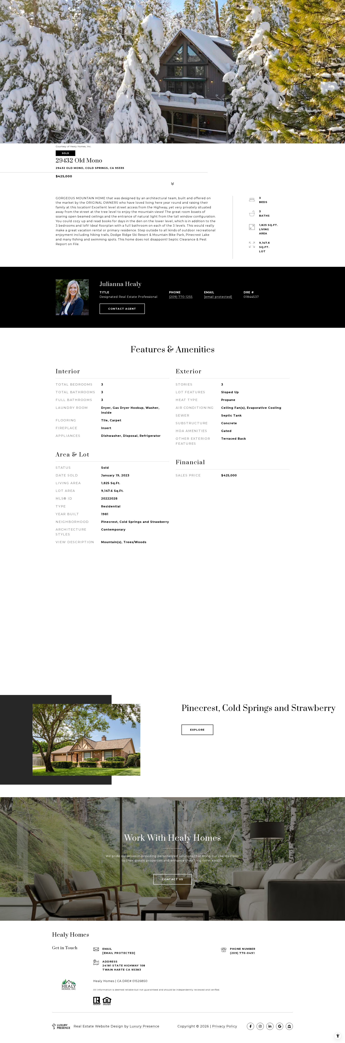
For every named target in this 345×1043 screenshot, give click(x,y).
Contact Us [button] (172, 879)
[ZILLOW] (289, 1026)
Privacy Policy (224, 1026)
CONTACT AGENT (122, 308)
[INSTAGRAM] (260, 1026)
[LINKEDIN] (269, 1026)
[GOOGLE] (279, 1026)
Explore (197, 729)
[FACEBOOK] (250, 1026)
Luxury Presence (144, 1026)
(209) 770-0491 (242, 953)
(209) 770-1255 (181, 297)
